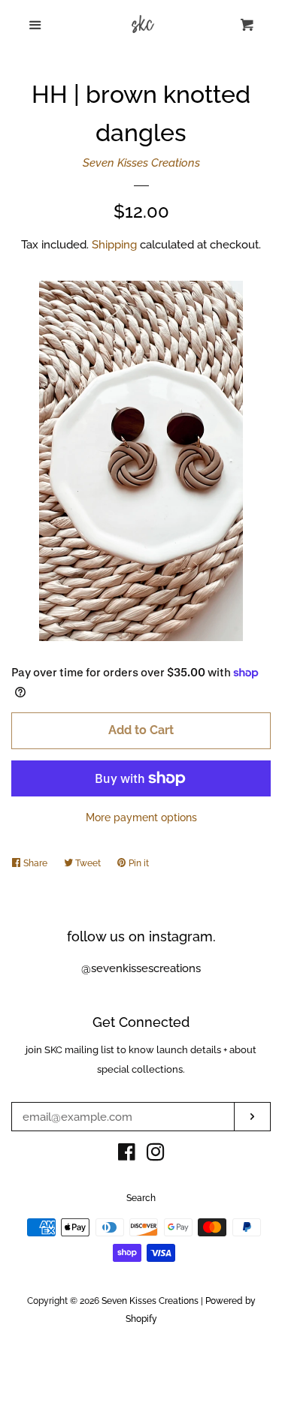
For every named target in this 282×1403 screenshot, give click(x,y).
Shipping (114, 244)
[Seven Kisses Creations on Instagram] (156, 1155)
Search (141, 1198)
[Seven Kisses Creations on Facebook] (126, 1155)
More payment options (141, 817)
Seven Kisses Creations (141, 163)
